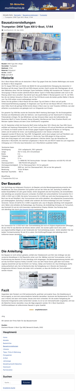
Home (5, 337)
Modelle (6, 340)
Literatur (6, 349)
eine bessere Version (26, 209)
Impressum (7, 367)
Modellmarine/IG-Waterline (12, 364)
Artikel (5, 358)
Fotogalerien (7, 355)
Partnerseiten (7, 370)
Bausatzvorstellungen (10, 346)
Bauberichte (7, 343)
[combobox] (12, 382)
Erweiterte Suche (9, 388)
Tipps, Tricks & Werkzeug (12, 352)
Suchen (27, 382)
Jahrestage (7, 361)
